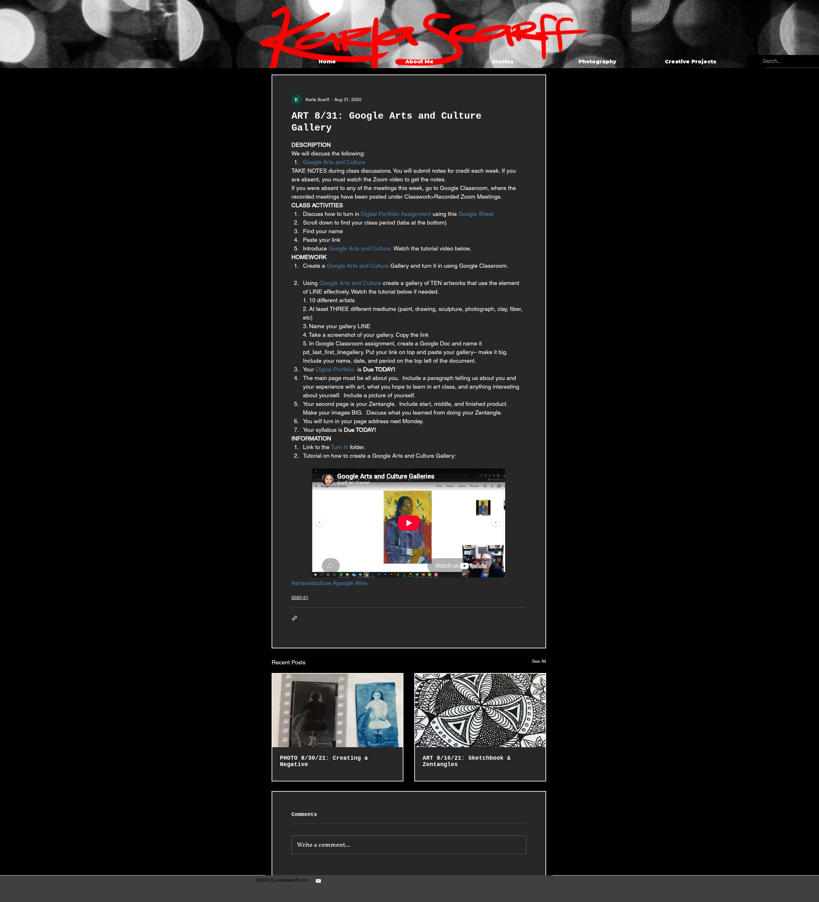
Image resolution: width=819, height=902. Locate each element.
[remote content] (409, 524)
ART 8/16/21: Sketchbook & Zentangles (467, 761)
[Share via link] (294, 618)
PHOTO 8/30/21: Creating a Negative (324, 761)
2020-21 (299, 597)
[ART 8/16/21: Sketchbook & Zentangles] (480, 710)
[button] (705, 61)
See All (539, 661)
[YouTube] (318, 881)
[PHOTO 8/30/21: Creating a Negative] (337, 710)
